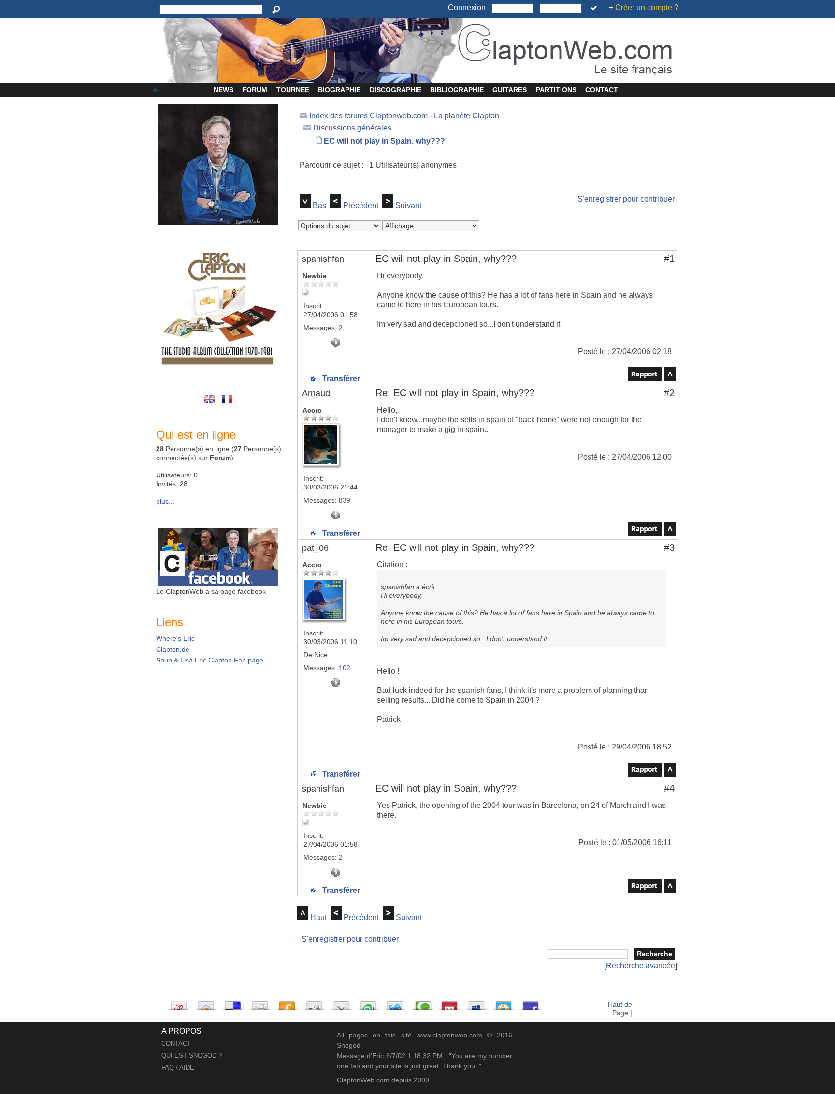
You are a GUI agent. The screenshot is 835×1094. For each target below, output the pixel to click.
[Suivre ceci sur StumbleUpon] (368, 1003)
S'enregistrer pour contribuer (626, 199)
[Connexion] (596, 8)
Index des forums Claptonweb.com (368, 116)
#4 (669, 788)
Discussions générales (352, 128)
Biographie (339, 90)
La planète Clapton (466, 116)
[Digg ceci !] (260, 1003)
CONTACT (176, 1043)
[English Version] (211, 404)
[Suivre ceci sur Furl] (287, 1003)
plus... (165, 501)
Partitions (556, 90)
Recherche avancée (640, 966)
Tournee (292, 90)
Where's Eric (175, 638)
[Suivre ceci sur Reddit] (314, 1003)
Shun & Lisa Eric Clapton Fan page (209, 660)
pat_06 (315, 548)
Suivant (408, 206)
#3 (669, 547)
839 (344, 500)
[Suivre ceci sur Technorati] (422, 1003)
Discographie (395, 90)
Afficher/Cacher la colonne (158, 91)
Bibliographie (457, 90)
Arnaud (316, 393)
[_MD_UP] (670, 378)
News (223, 90)
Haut (318, 917)
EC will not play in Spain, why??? (384, 141)
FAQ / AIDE (177, 1067)
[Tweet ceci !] (395, 1003)
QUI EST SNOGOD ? (191, 1055)
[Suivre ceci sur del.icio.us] (233, 1003)
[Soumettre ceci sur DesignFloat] (503, 1003)
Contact (601, 90)
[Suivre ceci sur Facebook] (530, 1003)
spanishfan (323, 259)
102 (344, 668)
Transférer (340, 378)
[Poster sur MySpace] (476, 1003)
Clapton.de (172, 649)
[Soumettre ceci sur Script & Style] (179, 1003)
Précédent (360, 206)
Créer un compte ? (646, 7)
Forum (254, 90)
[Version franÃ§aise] (228, 404)
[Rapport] (645, 378)
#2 (669, 393)
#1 (669, 258)
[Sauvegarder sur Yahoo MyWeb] (341, 1003)
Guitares (509, 90)
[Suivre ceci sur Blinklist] (206, 1003)
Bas (319, 206)
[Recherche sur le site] (278, 9)
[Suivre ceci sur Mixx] (449, 1003)
